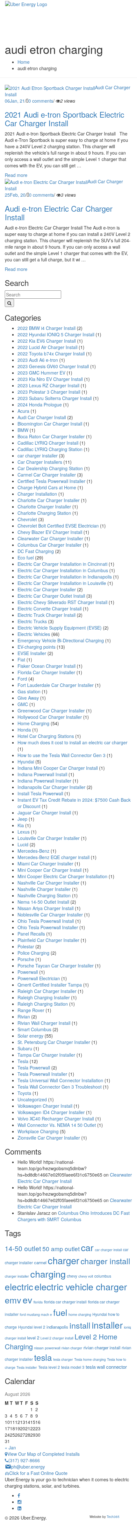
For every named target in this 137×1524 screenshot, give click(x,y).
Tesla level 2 (49, 1367)
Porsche (26, 959)
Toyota (24, 1093)
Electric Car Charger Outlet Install (51, 596)
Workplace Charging (38, 1131)
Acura (23, 411)
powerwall (52, 1347)
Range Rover (31, 1010)
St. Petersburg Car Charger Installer (54, 1042)
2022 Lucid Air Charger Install (47, 347)
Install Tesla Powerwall (40, 793)
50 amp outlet (61, 1248)
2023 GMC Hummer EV (41, 372)
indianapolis (57, 1327)
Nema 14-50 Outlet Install (43, 902)
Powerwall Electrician (39, 978)
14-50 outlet (23, 1248)
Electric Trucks (32, 621)
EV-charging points (36, 647)
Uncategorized (32, 1099)
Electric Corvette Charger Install (50, 608)
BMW (23, 430)
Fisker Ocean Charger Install (47, 666)
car (87, 1247)
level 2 (33, 1338)
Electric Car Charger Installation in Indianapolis (65, 576)
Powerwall (28, 972)
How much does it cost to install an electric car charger (72, 742)
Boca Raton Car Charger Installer (51, 436)
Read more (16, 175)
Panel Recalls (31, 933)
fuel (60, 1312)
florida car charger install (65, 1301)
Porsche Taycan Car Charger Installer (56, 965)
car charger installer (38, 455)
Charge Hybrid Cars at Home (47, 487)
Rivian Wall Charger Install (44, 1023)
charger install (105, 1260)
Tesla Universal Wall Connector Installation (60, 1080)
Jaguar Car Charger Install (44, 812)
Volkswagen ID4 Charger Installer (51, 1112)
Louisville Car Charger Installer (49, 838)
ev (27, 1299)
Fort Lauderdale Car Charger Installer (56, 685)
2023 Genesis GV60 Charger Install (53, 366)
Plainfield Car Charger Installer (48, 940)
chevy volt (85, 1276)
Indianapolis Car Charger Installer (51, 787)
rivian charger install (101, 1348)
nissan (39, 1347)
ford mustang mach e (36, 1314)
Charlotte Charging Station (44, 513)
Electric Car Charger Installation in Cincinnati (62, 564)
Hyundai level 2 (31, 1327)
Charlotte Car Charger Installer (49, 500)
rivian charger (71, 1347)
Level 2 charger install (56, 1338)
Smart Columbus (34, 1029)
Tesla (23, 1061)
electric (19, 1286)
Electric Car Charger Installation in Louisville (62, 583)
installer (107, 1324)
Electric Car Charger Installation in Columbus (63, 570)
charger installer (17, 1276)
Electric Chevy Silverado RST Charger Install (62, 602)
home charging (79, 1314)
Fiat (21, 659)
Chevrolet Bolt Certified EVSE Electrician (58, 525)
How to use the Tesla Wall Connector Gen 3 (61, 755)
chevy (72, 1276)
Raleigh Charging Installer (44, 997)
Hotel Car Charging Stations (46, 736)
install (79, 1325)
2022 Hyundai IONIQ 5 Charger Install (56, 334)
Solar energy (30, 1035)
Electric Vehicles (34, 634)
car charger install (108, 1249)
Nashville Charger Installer (44, 889)
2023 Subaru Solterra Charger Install (55, 398)
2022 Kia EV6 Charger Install (47, 341)
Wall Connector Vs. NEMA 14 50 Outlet (57, 1125)
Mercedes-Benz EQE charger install (54, 857)
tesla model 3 (72, 1367)
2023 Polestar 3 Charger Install (49, 392)
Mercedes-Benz (33, 851)
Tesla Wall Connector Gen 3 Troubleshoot (60, 1086)
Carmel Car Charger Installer (47, 474)
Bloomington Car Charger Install (50, 423)
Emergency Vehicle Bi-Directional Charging (61, 640)
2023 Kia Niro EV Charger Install (50, 379)
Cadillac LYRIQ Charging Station (50, 449)
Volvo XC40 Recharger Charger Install (56, 1118)
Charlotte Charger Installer (44, 506)
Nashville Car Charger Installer (48, 882)
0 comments (40, 101)
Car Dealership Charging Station (50, 468)
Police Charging (33, 953)
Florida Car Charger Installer (46, 672)
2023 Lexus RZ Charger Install (48, 385)
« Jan (10, 1447)
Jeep (22, 819)
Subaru (25, 1048)
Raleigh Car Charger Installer (47, 991)
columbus (102, 1276)
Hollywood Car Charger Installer (50, 717)
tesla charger (63, 1359)
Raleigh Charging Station (43, 1004)
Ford (22, 678)
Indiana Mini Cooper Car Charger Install (58, 768)
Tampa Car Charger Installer (46, 1055)
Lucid (23, 844)
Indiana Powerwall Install (42, 774)
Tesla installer (27, 1367)
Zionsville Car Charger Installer (49, 1137)
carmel (40, 1262)
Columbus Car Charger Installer (50, 545)
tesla (43, 1357)
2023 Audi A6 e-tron (38, 360)
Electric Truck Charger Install (47, 615)
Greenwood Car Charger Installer (51, 710)
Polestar (26, 946)
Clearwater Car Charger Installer (50, 538)
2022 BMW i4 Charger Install (47, 328)
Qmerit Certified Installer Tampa (50, 984)
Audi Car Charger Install (42, 417)
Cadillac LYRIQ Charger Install (48, 443)
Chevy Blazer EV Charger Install (50, 532)
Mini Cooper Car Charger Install (50, 870)
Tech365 (113, 1516)
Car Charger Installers (40, 462)
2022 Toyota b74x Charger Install (51, 353)
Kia (21, 825)
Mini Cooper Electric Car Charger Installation (62, 876)
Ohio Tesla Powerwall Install (46, 921)
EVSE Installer (32, 653)
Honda (24, 729)
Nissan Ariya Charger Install (46, 908)
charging (48, 1273)
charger (63, 1260)
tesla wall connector (106, 1366)
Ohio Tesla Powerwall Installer (48, 927)
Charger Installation (37, 494)
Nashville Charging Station (44, 895)
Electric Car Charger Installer (47, 589)
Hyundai (26, 761)
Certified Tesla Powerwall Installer (51, 481)
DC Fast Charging (36, 551)
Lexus (24, 831)
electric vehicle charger (80, 1286)
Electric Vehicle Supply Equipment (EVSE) (60, 627)
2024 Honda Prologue (40, 404)
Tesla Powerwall (34, 1067)
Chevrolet (27, 519)
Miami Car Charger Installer (45, 863)
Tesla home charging (90, 1359)
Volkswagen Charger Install (45, 1106)
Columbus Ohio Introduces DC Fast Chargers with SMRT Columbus (74, 1216)
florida (38, 1302)
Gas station (29, 691)
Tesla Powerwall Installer (42, 1074)
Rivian (24, 1016)
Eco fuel (26, 557)
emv (13, 1300)
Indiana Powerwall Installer (44, 780)
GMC (23, 704)
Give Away (28, 698)
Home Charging (33, 723)
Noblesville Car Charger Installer (50, 914)
